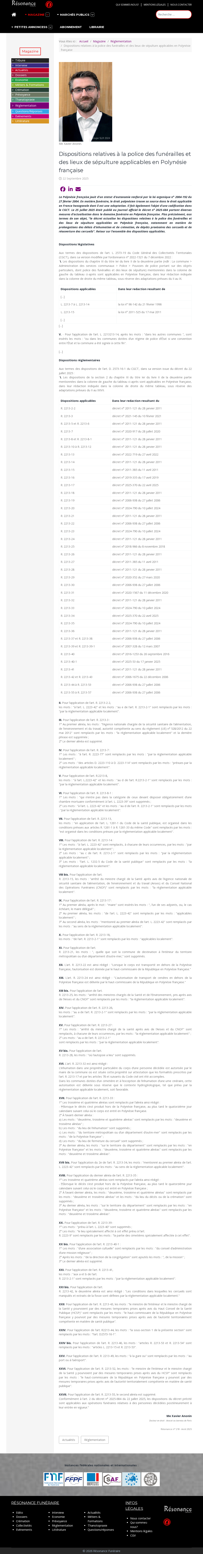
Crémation (22, 90)
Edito (19, 1512)
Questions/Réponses (28, 111)
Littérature (22, 121)
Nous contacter (181, 4)
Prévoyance (22, 94)
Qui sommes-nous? (127, 4)
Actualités (21, 70)
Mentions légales (155, 4)
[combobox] (174, 14)
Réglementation (25, 105)
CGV (133, 1535)
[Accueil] (14, 14)
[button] (62, 189)
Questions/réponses (101, 1530)
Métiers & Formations (29, 85)
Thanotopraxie (97, 1525)
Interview (21, 65)
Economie (21, 80)
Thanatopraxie (25, 99)
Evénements (23, 116)
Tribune (20, 60)
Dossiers (21, 75)
